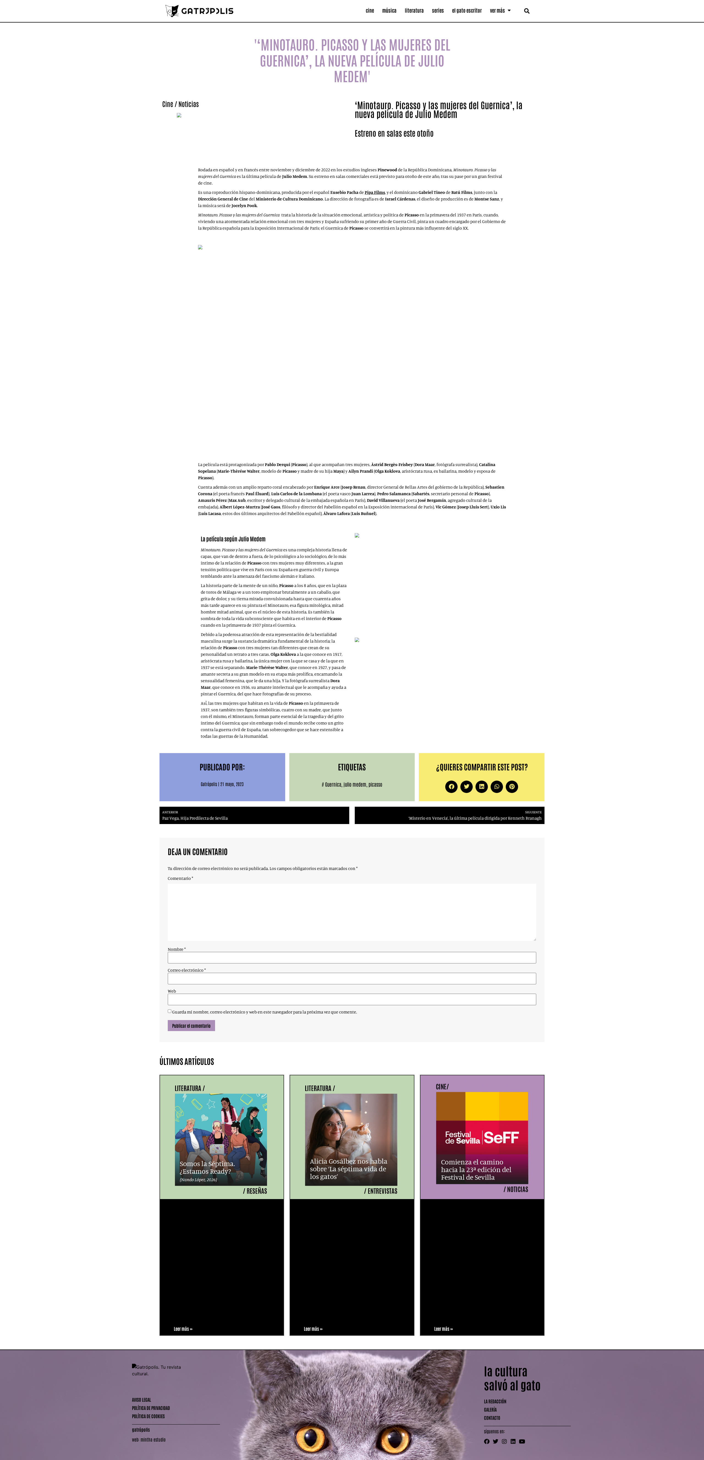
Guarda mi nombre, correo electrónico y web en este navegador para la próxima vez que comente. (264, 1012)
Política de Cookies (148, 1416)
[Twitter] (495, 1441)
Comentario (180, 878)
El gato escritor (467, 10)
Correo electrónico (187, 970)
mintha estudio (153, 1439)
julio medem (354, 784)
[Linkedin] (513, 1441)
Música (389, 10)
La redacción (495, 1401)
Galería (490, 1409)
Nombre (177, 949)
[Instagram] (504, 1441)
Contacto (492, 1417)
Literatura (414, 10)
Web (172, 991)
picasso (375, 784)
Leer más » (183, 1328)
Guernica (333, 784)
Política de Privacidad (151, 1408)
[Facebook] (487, 1441)
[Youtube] (522, 1441)
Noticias (188, 103)
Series (438, 10)
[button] (526, 10)
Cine (370, 10)
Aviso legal (141, 1399)
